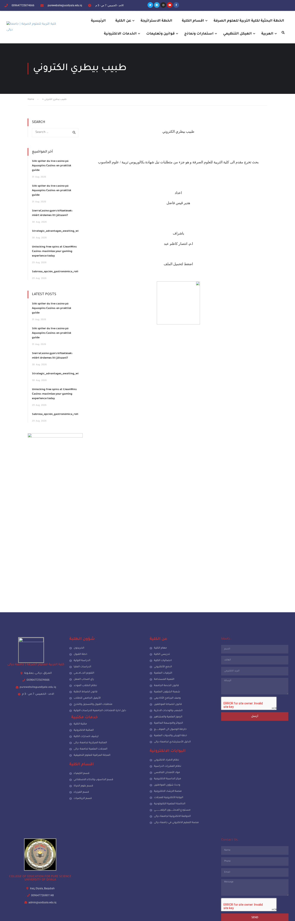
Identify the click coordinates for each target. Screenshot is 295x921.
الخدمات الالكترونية (120, 34)
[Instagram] (163, 5)
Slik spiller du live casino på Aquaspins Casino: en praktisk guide (51, 166)
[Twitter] (150, 5)
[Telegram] (157, 5)
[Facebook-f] (176, 5)
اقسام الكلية (193, 21)
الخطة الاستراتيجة (156, 21)
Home (31, 99)
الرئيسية (98, 21)
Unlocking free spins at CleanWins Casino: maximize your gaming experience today (54, 252)
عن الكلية (123, 21)
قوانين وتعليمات (160, 34)
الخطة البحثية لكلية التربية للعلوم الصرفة (249, 21)
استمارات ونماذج (199, 34)
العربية (267, 34)
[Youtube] (170, 5)
